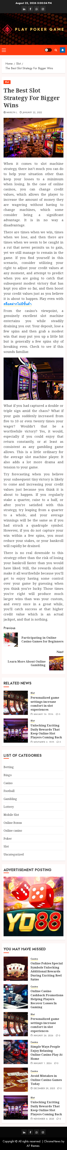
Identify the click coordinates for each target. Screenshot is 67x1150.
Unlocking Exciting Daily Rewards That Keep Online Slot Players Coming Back (46, 731)
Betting (9, 767)
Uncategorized (14, 854)
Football (9, 791)
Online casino (13, 831)
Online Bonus (13, 823)
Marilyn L (11, 112)
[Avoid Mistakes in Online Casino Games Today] (16, 1080)
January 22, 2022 (32, 112)
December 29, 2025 (44, 1088)
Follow (62, 50)
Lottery (9, 807)
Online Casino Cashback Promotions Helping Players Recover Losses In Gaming (47, 999)
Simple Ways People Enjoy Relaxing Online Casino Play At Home (47, 1052)
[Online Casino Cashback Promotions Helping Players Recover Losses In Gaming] (16, 996)
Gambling (10, 799)
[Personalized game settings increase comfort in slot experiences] (16, 703)
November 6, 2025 (44, 742)
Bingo (8, 775)
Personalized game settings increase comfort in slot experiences (45, 703)
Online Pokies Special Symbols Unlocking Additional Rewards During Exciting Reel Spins (47, 971)
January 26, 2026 (43, 714)
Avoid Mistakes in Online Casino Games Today (46, 1080)
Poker (8, 839)
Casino (8, 783)
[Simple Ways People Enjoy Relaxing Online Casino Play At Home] (16, 1052)
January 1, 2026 (43, 1063)
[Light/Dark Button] (48, 50)
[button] (4, 50)
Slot (7, 82)
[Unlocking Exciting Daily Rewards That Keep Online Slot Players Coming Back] (16, 730)
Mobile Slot (11, 815)
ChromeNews (52, 1141)
